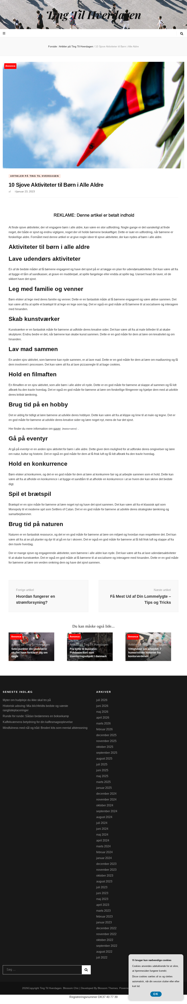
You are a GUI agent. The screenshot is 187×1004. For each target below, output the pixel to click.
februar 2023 (104, 916)
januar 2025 (104, 787)
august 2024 (104, 817)
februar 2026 (104, 729)
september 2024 (106, 811)
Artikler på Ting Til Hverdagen (34, 176)
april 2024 (102, 840)
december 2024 (106, 793)
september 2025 (106, 752)
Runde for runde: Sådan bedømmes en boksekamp (36, 716)
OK (156, 994)
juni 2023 (102, 893)
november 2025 (106, 741)
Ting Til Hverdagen (93, 14)
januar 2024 (104, 858)
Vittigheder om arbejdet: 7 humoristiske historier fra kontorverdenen (144, 652)
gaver (57, 428)
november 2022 (106, 934)
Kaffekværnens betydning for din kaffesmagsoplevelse (38, 722)
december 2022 (106, 928)
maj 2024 (102, 834)
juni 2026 (102, 705)
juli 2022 (101, 957)
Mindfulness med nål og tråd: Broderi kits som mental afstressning (45, 727)
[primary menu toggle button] (4, 33)
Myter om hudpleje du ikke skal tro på (27, 700)
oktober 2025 (104, 746)
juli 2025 (101, 764)
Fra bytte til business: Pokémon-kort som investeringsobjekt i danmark (88, 652)
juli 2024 (101, 822)
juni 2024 (102, 828)
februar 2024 (104, 852)
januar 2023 (104, 922)
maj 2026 (102, 711)
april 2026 (102, 717)
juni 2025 (102, 770)
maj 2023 (102, 899)
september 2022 (106, 945)
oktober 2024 (104, 805)
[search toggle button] (181, 33)
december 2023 (106, 863)
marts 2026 (103, 723)
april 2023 (102, 904)
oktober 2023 (104, 875)
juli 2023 (101, 887)
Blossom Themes (108, 988)
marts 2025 (103, 781)
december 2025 (106, 735)
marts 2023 (103, 910)
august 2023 (104, 881)
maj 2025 (102, 776)
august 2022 (104, 951)
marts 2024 (103, 846)
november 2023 (106, 869)
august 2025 (104, 758)
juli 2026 (101, 700)
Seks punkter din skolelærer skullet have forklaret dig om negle (29, 652)
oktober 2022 (104, 939)
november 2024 (106, 799)
